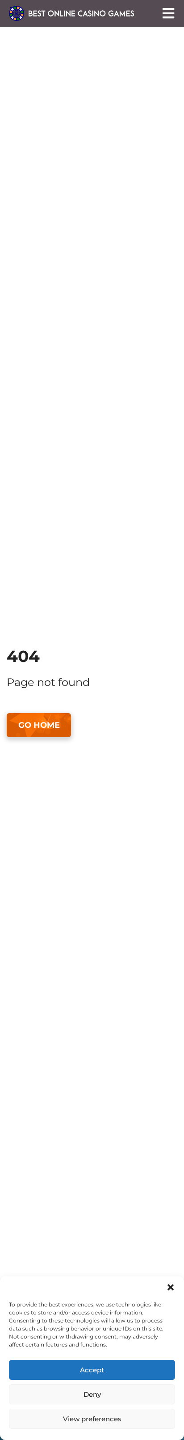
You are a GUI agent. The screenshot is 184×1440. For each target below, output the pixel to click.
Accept (92, 1370)
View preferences (92, 1419)
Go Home (39, 725)
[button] (170, 1287)
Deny (92, 1394)
